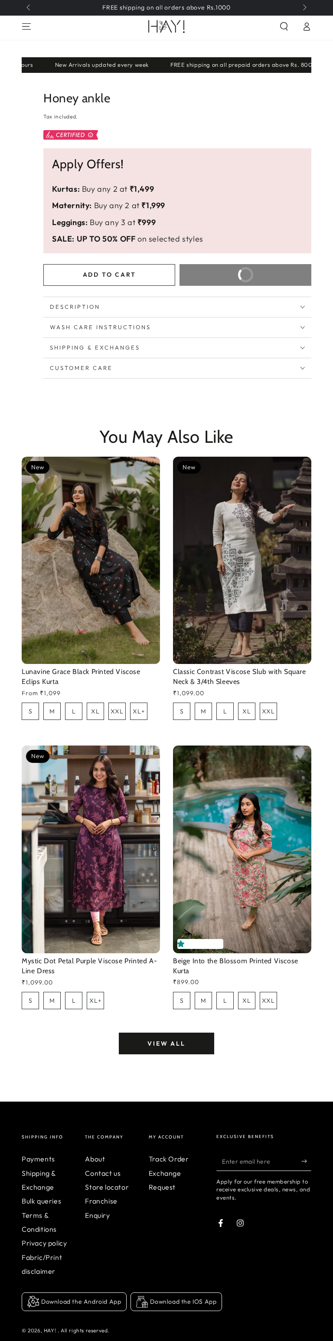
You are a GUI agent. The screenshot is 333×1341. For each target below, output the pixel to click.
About (95, 1159)
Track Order (169, 1159)
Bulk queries (41, 1201)
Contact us (103, 1173)
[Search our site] (284, 26)
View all (166, 1043)
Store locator (107, 1187)
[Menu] (26, 26)
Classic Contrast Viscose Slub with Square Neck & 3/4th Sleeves (239, 676)
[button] (182, 943)
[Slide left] (29, 8)
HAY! (51, 1330)
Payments (38, 1159)
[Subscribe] (306, 1161)
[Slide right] (304, 8)
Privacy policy (44, 1243)
